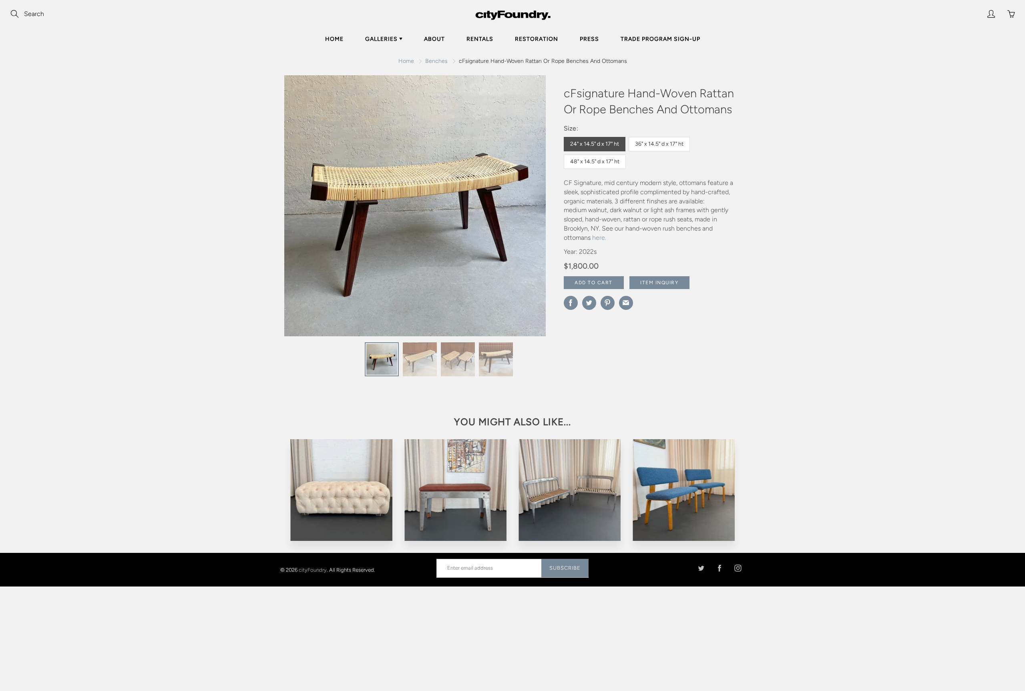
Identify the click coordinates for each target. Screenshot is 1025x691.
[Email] (626, 303)
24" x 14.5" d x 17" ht (594, 144)
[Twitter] (701, 568)
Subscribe (565, 568)
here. (599, 237)
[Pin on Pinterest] (608, 303)
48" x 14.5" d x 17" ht (594, 161)
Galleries (382, 39)
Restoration (536, 39)
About (434, 39)
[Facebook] (719, 568)
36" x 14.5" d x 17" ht (659, 144)
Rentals (479, 39)
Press (589, 39)
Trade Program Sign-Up (660, 39)
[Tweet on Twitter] (589, 303)
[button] (524, 209)
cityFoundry (313, 569)
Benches (436, 61)
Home (334, 39)
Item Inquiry (659, 282)
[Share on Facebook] (571, 303)
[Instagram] (738, 568)
